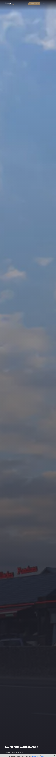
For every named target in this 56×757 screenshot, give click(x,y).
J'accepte (42, 756)
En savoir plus (35, 756)
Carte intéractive (34, 3)
